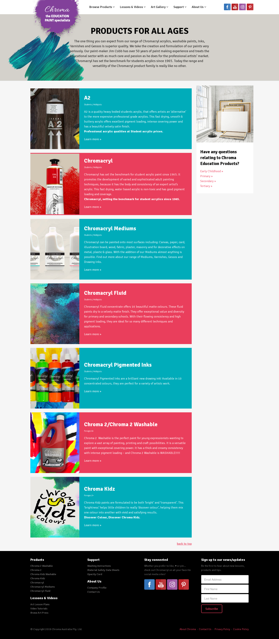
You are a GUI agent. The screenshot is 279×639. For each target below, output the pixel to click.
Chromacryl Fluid (105, 293)
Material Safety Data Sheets (103, 570)
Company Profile (96, 587)
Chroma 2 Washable (41, 565)
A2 (87, 97)
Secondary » (208, 181)
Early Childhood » (211, 171)
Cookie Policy (241, 629)
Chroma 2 (36, 570)
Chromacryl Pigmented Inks (118, 365)
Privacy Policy (222, 629)
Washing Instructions (99, 565)
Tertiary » (206, 186)
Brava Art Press (39, 612)
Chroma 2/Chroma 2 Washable (121, 424)
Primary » (206, 176)
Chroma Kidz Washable (43, 574)
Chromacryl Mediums (110, 228)
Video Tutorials (38, 608)
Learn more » (92, 139)
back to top (184, 544)
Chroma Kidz (99, 489)
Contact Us (93, 591)
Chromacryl (98, 160)
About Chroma (188, 629)
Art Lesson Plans (40, 604)
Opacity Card (94, 574)
